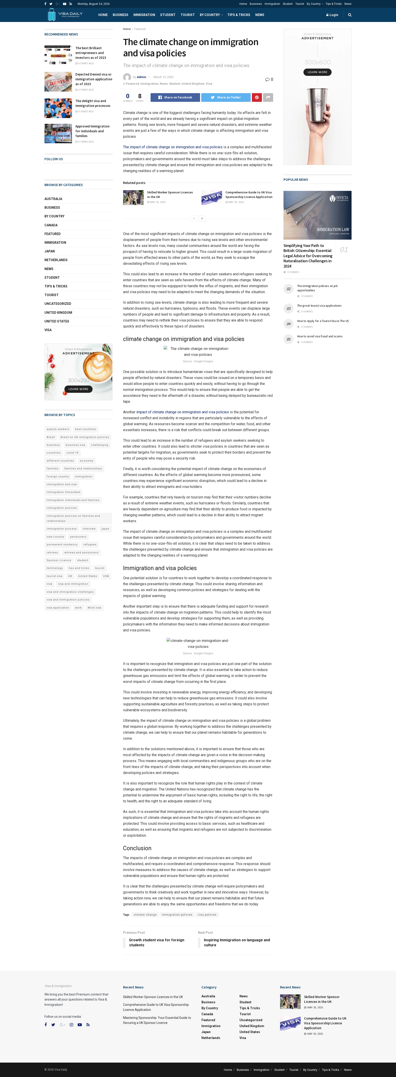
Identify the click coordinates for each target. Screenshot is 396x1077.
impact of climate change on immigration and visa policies (182, 412)
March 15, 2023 (163, 77)
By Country (314, 3)
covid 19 (72, 452)
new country (55, 536)
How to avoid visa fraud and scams (320, 336)
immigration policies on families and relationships (73, 518)
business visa (75, 445)
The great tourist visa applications (319, 305)
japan (105, 528)
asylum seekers (58, 429)
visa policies (207, 914)
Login (333, 15)
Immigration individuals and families (73, 500)
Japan (49, 251)
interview (89, 528)
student (82, 560)
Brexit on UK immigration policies (85, 437)
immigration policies (177, 914)
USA (106, 576)
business (53, 445)
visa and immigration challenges (70, 591)
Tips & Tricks (334, 3)
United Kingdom (193, 83)
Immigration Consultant (63, 492)
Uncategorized (57, 304)
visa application (58, 607)
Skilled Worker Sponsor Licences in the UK (153, 997)
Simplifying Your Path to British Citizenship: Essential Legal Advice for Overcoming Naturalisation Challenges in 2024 (308, 256)
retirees (52, 552)
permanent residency (62, 544)
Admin (141, 77)
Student (288, 3)
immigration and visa (62, 484)
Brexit (51, 437)
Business (256, 3)
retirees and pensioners (81, 552)
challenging (99, 445)
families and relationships (83, 468)
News (348, 3)
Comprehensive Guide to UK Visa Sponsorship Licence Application (249, 194)
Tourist (299, 3)
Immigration (272, 3)
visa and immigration (73, 583)
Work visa (94, 607)
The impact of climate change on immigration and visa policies (173, 147)
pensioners (78, 536)
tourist (99, 568)
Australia (53, 199)
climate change (145, 914)
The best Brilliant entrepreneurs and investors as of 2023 (90, 53)
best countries (85, 429)
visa (49, 583)
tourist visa (54, 576)
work (78, 607)
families (52, 468)
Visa (209, 83)
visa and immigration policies (68, 599)
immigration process (62, 528)
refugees (89, 544)
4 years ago (85, 63)
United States (56, 321)
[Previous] (193, 218)
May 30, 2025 (157, 202)
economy (86, 460)
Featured (140, 29)
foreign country (58, 476)
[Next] (202, 218)
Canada (51, 225)
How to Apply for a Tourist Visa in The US (323, 321)
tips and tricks (79, 568)
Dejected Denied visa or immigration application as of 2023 (93, 79)
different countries (60, 460)
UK (70, 576)
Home (243, 3)
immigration (83, 476)
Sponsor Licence (59, 560)
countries (53, 452)
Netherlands (56, 260)
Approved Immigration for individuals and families (92, 131)
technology (55, 568)
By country (54, 216)
